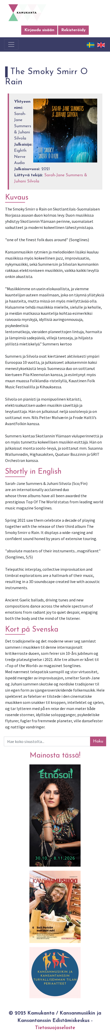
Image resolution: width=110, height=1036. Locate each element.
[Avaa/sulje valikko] (11, 44)
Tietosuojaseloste (55, 1028)
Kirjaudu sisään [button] (39, 30)
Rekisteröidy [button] (73, 30)
